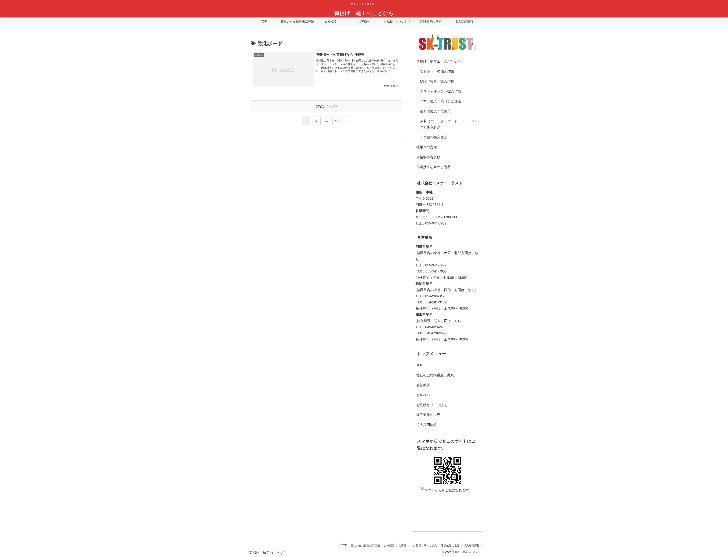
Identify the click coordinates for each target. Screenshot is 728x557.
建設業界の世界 (428, 414)
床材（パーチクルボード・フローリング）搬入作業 (449, 123)
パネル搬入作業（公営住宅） (442, 100)
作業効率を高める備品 (433, 166)
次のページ (326, 106)
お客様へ (423, 394)
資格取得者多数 (428, 156)
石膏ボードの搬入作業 (437, 71)
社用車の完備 (426, 146)
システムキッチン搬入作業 (440, 90)
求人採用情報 (426, 424)
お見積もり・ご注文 (431, 404)
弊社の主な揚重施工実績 (435, 374)
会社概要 (423, 384)
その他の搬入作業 (433, 136)
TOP (419, 364)
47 (336, 120)
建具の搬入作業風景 (435, 110)
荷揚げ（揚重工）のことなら (438, 61)
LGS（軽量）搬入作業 (437, 81)
